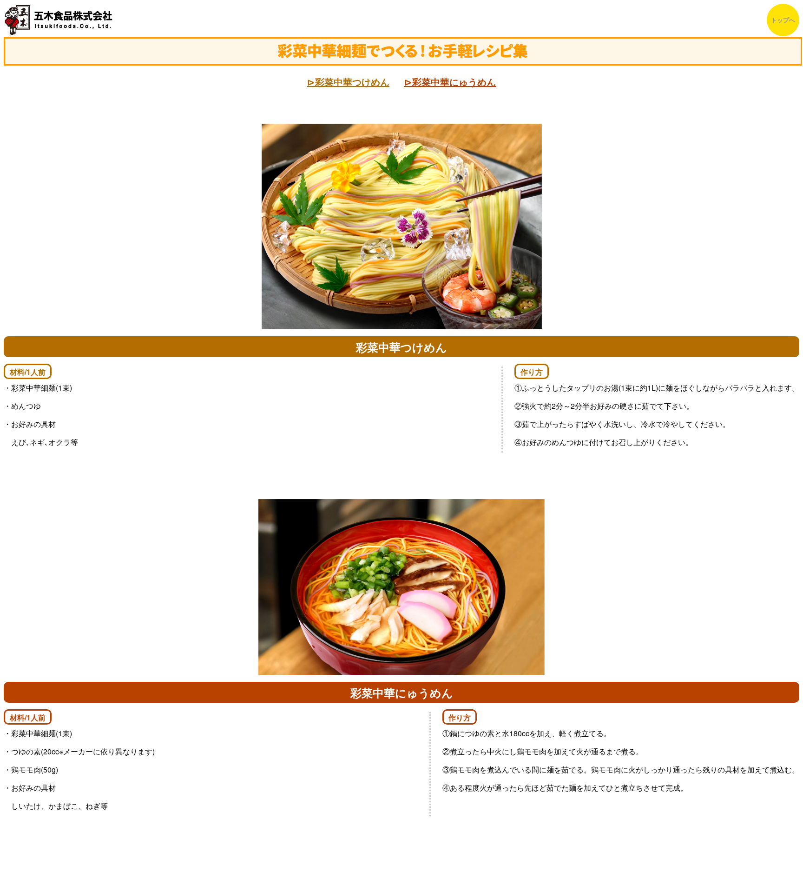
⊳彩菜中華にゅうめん (450, 81)
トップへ (783, 19)
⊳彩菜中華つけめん (348, 81)
